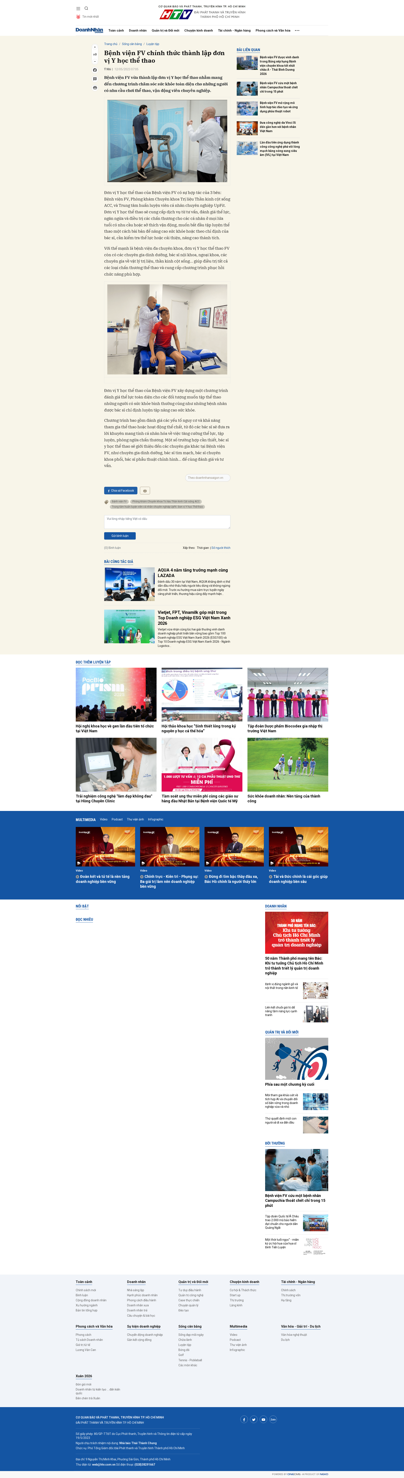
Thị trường (237, 1300)
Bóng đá (183, 1350)
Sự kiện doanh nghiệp (144, 1326)
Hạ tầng (286, 1300)
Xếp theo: (189, 547)
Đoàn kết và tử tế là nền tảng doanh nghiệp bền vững (103, 879)
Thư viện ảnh (135, 819)
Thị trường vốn (290, 1295)
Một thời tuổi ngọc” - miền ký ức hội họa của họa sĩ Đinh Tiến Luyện (282, 1243)
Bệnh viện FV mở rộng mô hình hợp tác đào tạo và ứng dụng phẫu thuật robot (279, 107)
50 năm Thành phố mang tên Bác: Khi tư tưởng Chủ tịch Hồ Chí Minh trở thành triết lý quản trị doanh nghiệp (294, 965)
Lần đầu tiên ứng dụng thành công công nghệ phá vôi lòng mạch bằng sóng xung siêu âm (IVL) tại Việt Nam (280, 149)
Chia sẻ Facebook (122, 490)
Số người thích (220, 547)
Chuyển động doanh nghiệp (145, 1334)
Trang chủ (110, 44)
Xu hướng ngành (87, 1305)
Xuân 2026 (84, 1376)
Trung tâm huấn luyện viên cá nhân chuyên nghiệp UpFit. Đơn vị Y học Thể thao (157, 506)
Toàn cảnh (116, 30)
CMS (293, 1474)
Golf (181, 1355)
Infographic (155, 819)
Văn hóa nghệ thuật (294, 1334)
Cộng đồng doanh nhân (91, 1300)
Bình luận (82, 1295)
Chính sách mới (86, 1290)
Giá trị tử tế (83, 1345)
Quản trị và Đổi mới (165, 30)
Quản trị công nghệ (190, 1295)
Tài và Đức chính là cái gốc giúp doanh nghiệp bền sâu (298, 879)
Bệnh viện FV (119, 501)
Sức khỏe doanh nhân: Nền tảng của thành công (283, 798)
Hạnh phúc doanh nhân (142, 1295)
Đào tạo (183, 1310)
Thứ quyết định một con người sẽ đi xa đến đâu (280, 1120)
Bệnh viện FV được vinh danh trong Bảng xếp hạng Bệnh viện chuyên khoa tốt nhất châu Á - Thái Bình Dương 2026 (279, 65)
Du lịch (285, 1339)
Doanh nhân (138, 30)
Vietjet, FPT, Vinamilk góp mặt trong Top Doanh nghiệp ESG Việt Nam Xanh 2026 (194, 618)
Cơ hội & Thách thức (243, 1290)
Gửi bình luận (120, 535)
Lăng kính (236, 1305)
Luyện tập (152, 44)
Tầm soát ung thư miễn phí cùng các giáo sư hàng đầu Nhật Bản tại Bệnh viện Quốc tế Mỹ (200, 798)
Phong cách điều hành (141, 1300)
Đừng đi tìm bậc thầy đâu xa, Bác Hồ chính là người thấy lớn (231, 879)
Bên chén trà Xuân (88, 1398)
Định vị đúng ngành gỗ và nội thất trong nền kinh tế (281, 986)
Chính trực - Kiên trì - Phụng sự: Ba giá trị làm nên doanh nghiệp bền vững (169, 881)
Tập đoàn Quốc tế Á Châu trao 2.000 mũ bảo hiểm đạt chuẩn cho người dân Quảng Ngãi (282, 1222)
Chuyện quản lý (188, 1305)
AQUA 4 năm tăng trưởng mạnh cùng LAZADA (193, 573)
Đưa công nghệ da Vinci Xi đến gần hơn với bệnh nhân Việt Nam (278, 127)
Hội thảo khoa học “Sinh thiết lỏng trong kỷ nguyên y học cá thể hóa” (199, 728)
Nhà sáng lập (135, 1290)
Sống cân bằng (132, 44)
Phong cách (83, 1334)
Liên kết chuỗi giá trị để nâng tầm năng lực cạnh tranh (281, 1011)
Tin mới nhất (90, 16)
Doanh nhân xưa (138, 1305)
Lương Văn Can (86, 1350)
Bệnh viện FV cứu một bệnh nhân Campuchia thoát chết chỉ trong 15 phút (279, 87)
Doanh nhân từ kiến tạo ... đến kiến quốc (98, 1391)
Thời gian (203, 547)
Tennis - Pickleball (190, 1360)
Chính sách (288, 1290)
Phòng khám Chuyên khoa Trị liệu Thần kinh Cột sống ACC (166, 501)
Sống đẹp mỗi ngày (191, 1334)
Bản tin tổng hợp (86, 1310)
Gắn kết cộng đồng (139, 1339)
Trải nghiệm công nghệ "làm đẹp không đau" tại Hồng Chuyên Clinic (114, 798)
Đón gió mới (83, 1384)
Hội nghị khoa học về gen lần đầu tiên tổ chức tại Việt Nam (115, 728)
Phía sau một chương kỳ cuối (289, 1084)
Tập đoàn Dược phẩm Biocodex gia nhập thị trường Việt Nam (284, 728)
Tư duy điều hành (189, 1290)
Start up (235, 1295)
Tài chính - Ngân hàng (234, 30)
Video (104, 819)
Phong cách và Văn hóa (273, 30)
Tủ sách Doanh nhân (89, 1339)
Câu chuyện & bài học (141, 1315)
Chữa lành (185, 1339)
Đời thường (275, 1143)
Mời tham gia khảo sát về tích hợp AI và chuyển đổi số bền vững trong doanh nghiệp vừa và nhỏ (281, 1100)
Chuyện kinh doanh (198, 30)
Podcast (117, 819)
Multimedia (86, 819)
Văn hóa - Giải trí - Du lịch (300, 1326)
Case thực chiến (188, 1300)
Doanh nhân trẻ (137, 1310)
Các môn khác (187, 1365)
